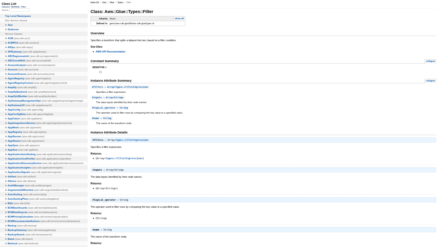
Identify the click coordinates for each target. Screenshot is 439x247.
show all (179, 18)
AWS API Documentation (110, 51)
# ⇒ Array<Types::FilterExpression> (120, 87)
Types (120, 2)
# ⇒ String (110, 107)
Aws (104, 2)
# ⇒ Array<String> (108, 97)
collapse (430, 61)
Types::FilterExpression (131, 140)
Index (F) (95, 2)
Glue (112, 2)
